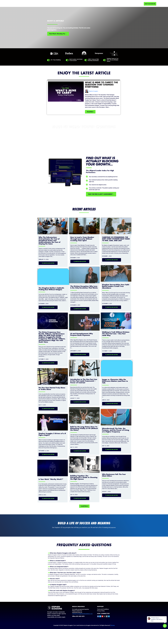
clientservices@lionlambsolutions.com (82, 613)
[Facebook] (98, 616)
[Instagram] (104, 616)
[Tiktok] (107, 616)
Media (94, 3)
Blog (104, 3)
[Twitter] (100, 616)
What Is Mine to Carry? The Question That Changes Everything (101, 84)
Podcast (99, 3)
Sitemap (113, 625)
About (73, 3)
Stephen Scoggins (93, 91)
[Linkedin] (109, 616)
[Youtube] (102, 616)
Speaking (78, 3)
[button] (84, 506)
